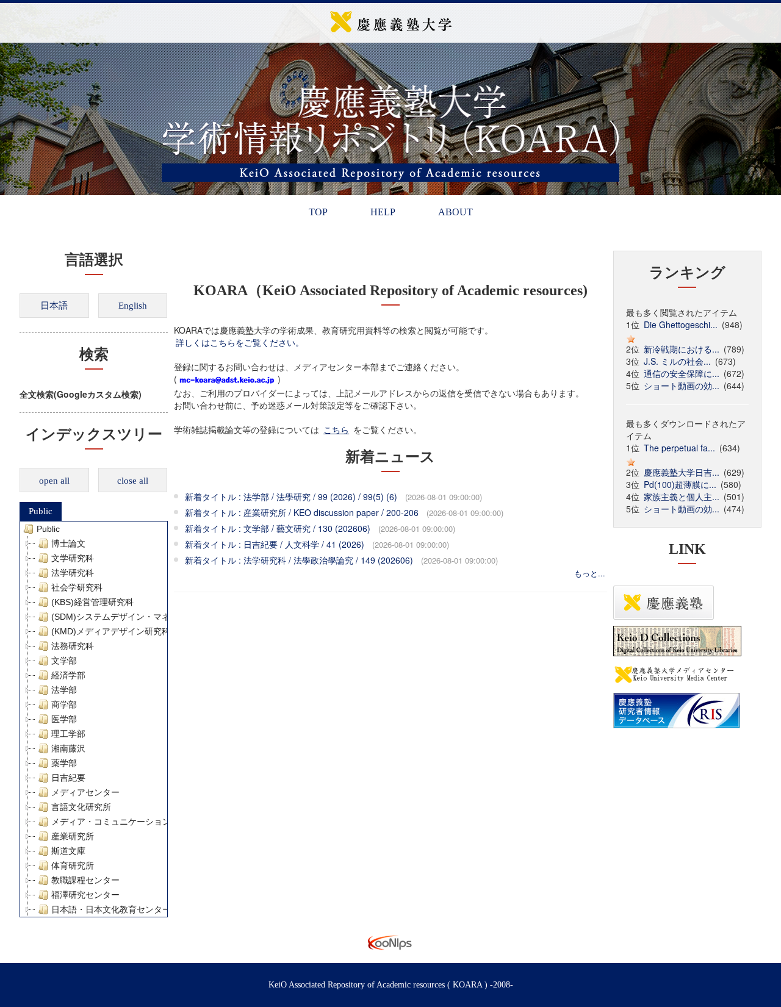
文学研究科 (72, 558)
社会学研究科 (77, 587)
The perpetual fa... (679, 448)
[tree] (94, 719)
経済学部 (68, 675)
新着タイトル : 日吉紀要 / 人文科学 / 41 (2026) (274, 544)
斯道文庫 (68, 851)
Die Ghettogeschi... (681, 324)
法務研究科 (72, 646)
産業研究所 (72, 836)
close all (132, 481)
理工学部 (68, 734)
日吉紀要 (68, 778)
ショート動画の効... (681, 385)
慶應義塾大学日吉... (681, 472)
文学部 (64, 660)
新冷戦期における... (681, 349)
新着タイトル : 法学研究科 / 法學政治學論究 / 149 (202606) (299, 560)
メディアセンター (85, 792)
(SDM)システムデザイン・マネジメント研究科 (140, 617)
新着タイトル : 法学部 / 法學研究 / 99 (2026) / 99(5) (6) (291, 496)
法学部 (64, 690)
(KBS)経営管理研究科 (92, 602)
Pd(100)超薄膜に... (680, 484)
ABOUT (455, 212)
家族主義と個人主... (681, 496)
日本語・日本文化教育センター (111, 909)
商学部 (64, 704)
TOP (318, 212)
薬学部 (64, 763)
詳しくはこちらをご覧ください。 (240, 342)
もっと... (589, 573)
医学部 (64, 719)
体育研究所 (72, 865)
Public (40, 511)
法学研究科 (72, 573)
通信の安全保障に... (681, 373)
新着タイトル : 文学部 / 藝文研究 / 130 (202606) (277, 528)
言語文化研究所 (81, 807)
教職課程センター (85, 880)
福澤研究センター (85, 895)
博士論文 (68, 543)
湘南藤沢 (68, 748)
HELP (382, 212)
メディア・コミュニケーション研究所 (123, 821)
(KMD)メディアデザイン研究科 (110, 631)
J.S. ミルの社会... (677, 361)
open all (54, 481)
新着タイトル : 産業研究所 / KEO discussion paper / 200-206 (302, 512)
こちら (336, 429)
